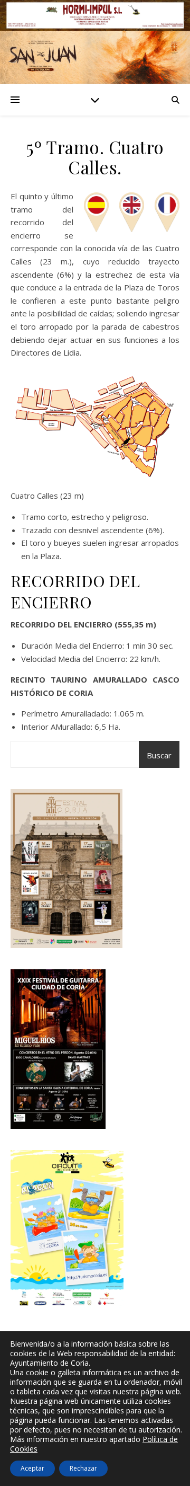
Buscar (159, 755)
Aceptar (32, 1468)
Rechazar (83, 1468)
